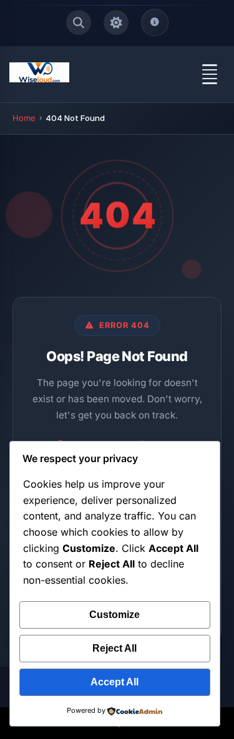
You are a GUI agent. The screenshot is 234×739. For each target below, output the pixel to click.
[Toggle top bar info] (154, 22)
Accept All (114, 682)
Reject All (114, 648)
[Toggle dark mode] (116, 22)
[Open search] (78, 22)
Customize (114, 614)
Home (24, 118)
